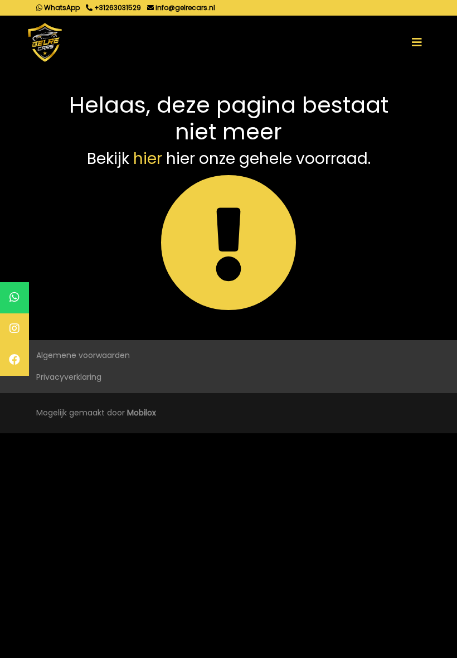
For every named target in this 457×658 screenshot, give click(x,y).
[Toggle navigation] (417, 42)
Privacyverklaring (68, 377)
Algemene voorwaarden (83, 355)
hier (147, 159)
